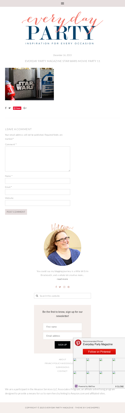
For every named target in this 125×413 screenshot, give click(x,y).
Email (8, 187)
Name (9, 176)
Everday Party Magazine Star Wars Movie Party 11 (62, 60)
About (62, 359)
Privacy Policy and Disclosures (62, 363)
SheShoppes (93, 408)
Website (9, 198)
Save (18, 108)
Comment (11, 144)
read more (62, 279)
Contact (62, 371)
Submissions (62, 367)
